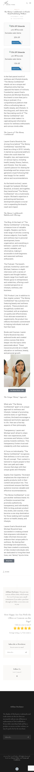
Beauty (17, 9)
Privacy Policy (15, 758)
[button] (17, 390)
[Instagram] (17, 769)
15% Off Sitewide (17, 56)
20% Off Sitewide (17, 30)
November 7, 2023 (17, 16)
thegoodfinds (18, 18)
